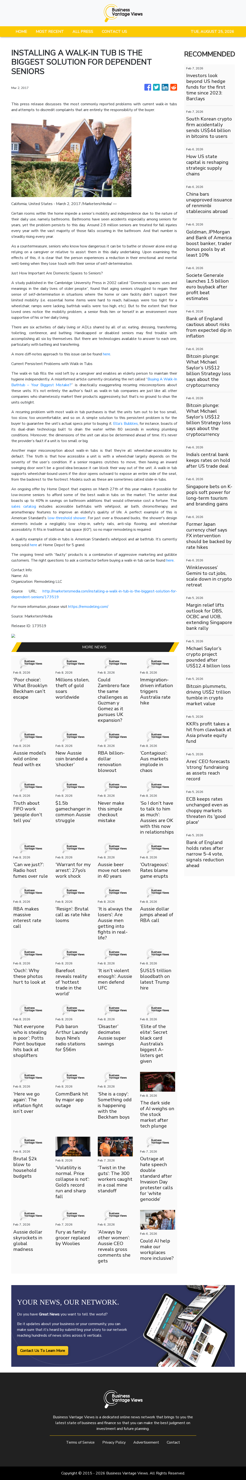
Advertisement (146, 1442)
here (106, 354)
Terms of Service (80, 1442)
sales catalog (23, 506)
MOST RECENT (50, 31)
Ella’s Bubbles (125, 423)
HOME (21, 31)
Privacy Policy (114, 1442)
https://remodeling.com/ (88, 606)
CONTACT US (114, 31)
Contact (173, 1442)
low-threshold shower (67, 518)
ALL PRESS (83, 31)
